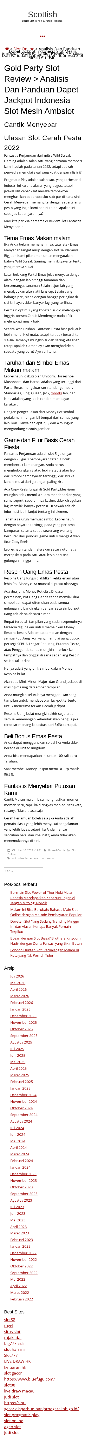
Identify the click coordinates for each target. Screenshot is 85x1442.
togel (8, 1325)
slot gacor (13, 1373)
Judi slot (11, 1432)
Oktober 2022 (21, 1266)
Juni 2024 (17, 1134)
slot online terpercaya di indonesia (33, 858)
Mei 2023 (17, 1220)
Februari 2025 (21, 1081)
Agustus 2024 (21, 1121)
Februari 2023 (21, 1239)
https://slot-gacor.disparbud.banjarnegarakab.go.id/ (41, 1405)
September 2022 (24, 1272)
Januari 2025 (20, 1088)
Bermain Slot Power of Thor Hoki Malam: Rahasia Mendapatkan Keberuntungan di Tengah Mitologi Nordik (43, 897)
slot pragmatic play (21, 1414)
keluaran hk (15, 1367)
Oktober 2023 (21, 1187)
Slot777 (11, 1355)
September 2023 (24, 1193)
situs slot (12, 1331)
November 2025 (23, 1022)
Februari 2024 (21, 1160)
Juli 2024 (17, 1127)
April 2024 (18, 1147)
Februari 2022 (21, 1299)
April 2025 (18, 1068)
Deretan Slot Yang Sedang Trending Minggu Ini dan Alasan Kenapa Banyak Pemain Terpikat (44, 926)
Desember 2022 (23, 1253)
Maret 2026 (19, 996)
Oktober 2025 (21, 1029)
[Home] (7, 49)
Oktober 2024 (21, 1108)
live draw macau (19, 1391)
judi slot (11, 1397)
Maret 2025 (19, 1075)
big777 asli (14, 1343)
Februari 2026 (21, 1002)
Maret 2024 (19, 1154)
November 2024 (23, 1101)
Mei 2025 (17, 1061)
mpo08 (56, 393)
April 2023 (18, 1226)
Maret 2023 (19, 1233)
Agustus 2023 (21, 1200)
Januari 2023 (20, 1246)
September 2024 (24, 1114)
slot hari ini (14, 1349)
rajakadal (12, 1337)
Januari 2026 (20, 1009)
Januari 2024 (20, 1167)
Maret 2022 (19, 1292)
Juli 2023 (17, 1206)
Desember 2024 (23, 1094)
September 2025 (24, 1035)
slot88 (9, 1319)
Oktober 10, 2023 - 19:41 (26, 850)
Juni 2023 (17, 1213)
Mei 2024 (17, 1141)
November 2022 (23, 1259)
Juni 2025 (17, 1055)
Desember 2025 (23, 1015)
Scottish (42, 14)
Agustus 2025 (21, 1042)
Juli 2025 (17, 1048)
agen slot (12, 1426)
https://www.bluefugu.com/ (29, 1379)
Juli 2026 (17, 976)
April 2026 (18, 989)
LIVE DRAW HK (17, 1361)
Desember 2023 (23, 1173)
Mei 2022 (17, 1279)
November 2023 (23, 1180)
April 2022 (18, 1286)
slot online (13, 1420)
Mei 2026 (17, 982)
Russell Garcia (56, 850)
